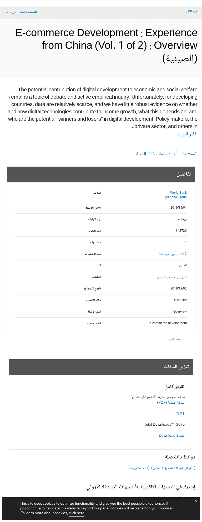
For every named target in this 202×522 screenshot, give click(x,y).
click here (76, 513)
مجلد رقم (95, 242)
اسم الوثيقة (94, 312)
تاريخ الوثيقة (93, 208)
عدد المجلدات (93, 254)
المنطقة (96, 277)
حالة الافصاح (93, 300)
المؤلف (97, 193)
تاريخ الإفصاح (92, 289)
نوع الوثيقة (94, 219)
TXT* (180, 414)
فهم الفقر (191, 11)
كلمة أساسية (94, 323)
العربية (13, 12)
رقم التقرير (94, 231)
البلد (98, 265)
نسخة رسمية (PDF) (171, 403)
